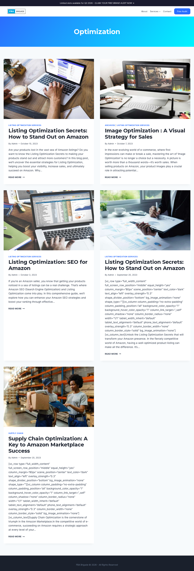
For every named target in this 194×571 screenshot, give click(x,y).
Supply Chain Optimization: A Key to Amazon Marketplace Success (48, 444)
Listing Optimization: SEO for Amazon (47, 265)
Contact (167, 11)
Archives (110, 125)
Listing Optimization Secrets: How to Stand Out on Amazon (48, 133)
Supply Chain (15, 433)
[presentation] (49, 89)
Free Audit (182, 11)
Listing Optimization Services (24, 125)
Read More (16, 177)
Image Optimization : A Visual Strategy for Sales (145, 133)
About (144, 11)
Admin (15, 143)
